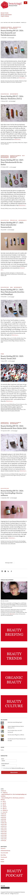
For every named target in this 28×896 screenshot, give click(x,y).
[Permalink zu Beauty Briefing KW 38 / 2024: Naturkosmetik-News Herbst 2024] (14, 451)
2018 (4, 826)
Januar (5, 812)
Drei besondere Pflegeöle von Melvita (16, 734)
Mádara (16, 142)
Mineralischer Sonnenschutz (11, 274)
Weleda (24, 208)
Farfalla (16, 81)
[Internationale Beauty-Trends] (14, 665)
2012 (4, 837)
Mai (4, 805)
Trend (2, 353)
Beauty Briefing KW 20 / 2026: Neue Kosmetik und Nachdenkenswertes (12, 32)
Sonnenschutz (20, 274)
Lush (22, 407)
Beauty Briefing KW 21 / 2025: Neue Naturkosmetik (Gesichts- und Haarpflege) (13, 291)
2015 (4, 831)
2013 (4, 835)
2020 (4, 822)
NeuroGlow (13, 409)
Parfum (18, 409)
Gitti (5, 142)
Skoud (6, 410)
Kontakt (2, 861)
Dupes (5, 405)
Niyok (7, 82)
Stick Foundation (11, 410)
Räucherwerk (18, 82)
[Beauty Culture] (14, 712)
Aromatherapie (5, 155)
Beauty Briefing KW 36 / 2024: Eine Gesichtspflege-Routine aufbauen (12, 493)
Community (7, 81)
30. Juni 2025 (3, 229)
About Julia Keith (4, 852)
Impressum (3, 848)
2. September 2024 (5, 498)
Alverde (2, 81)
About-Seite (12, 614)
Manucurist (3, 408)
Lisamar (2, 339)
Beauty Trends (4, 13)
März (4, 808)
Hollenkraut (21, 81)
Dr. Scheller (14, 338)
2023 (4, 817)
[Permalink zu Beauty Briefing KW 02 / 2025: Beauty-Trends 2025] (14, 381)
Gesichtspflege (17, 27)
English (2, 859)
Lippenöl (18, 407)
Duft (23, 155)
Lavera (9, 208)
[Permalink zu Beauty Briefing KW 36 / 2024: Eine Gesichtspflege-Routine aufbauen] (14, 518)
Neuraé (9, 409)
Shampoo (17, 340)
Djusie (2, 405)
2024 (4, 815)
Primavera (20, 208)
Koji (13, 142)
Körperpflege (4, 28)
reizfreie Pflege (11, 340)
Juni (4, 803)
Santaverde (22, 475)
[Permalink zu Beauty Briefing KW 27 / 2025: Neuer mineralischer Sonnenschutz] (14, 250)
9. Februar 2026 (4, 101)
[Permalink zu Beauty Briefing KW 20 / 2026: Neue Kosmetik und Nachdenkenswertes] (14, 58)
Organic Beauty (5, 16)
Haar (11, 287)
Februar (5, 810)
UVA (5, 275)
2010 (4, 840)
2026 (4, 790)
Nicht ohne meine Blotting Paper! (15, 722)
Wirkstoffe (13, 157)
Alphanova (3, 273)
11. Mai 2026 (3, 37)
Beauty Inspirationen (6, 14)
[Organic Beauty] (14, 689)
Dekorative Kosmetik (6, 27)
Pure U (21, 409)
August (5, 792)
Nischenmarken (20, 339)
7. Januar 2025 (4, 361)
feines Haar (23, 338)
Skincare (21, 340)
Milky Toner (20, 142)
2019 (4, 824)
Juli (4, 801)
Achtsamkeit (3, 474)
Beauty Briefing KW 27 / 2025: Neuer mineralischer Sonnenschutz (12, 224)
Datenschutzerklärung (17, 768)
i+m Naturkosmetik (19, 273)
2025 (4, 814)
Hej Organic (9, 142)
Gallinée (17, 405)
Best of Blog (3, 855)
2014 (4, 833)
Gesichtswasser (4, 542)
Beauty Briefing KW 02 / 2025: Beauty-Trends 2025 (12, 357)
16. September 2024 (5, 430)
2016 (4, 830)
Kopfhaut (10, 407)
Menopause (7, 339)
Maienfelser (3, 82)
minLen (13, 208)
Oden (16, 208)
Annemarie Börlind (9, 404)
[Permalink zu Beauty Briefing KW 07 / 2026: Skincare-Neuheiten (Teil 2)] (14, 121)
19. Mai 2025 (3, 296)
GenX (20, 405)
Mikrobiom (14, 408)
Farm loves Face (8, 541)
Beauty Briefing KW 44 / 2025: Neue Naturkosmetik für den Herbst (12, 162)
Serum (9, 543)
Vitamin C (3, 476)
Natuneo (4, 475)
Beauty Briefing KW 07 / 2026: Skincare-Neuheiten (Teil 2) (12, 97)
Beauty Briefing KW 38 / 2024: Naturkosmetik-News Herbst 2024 (13, 427)
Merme (24, 542)
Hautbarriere (11, 542)
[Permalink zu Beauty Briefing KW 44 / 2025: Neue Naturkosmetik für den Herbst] (14, 187)
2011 (4, 838)
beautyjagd (11, 37)
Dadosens (9, 338)
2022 (4, 819)
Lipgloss (14, 407)
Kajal (25, 81)
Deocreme (12, 81)
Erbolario (9, 405)
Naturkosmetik (13, 28)
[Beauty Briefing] (14, 641)
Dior (26, 404)
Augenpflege (3, 338)
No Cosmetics (12, 82)
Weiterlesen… (22, 78)
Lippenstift (21, 474)
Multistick (19, 408)
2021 (4, 821)
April (4, 806)
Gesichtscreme (15, 541)
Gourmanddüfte (4, 407)
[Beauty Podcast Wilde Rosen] (14, 882)
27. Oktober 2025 (4, 167)
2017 (4, 828)
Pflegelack (6, 143)
